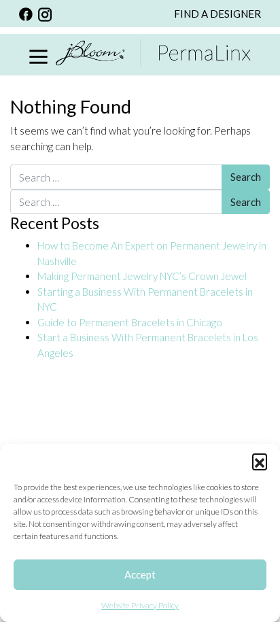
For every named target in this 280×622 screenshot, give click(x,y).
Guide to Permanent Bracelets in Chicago (129, 322)
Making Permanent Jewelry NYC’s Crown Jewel (142, 276)
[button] (259, 461)
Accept (140, 574)
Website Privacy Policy (140, 605)
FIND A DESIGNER (217, 13)
